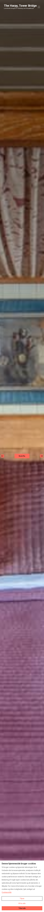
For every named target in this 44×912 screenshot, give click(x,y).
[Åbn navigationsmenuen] (39, 7)
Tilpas (22, 898)
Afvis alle (22, 903)
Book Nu (22, 456)
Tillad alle (22, 908)
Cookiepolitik (6, 892)
